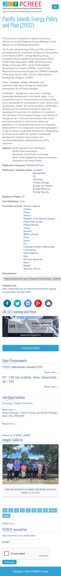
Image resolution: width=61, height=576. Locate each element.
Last (6, 515)
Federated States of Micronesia (39, 246)
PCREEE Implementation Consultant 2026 (22, 367)
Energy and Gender (43, 185)
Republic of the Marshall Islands (39, 218)
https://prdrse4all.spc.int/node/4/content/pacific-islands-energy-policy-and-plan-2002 (29, 290)
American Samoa (32, 268)
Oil (34, 176)
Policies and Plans (35, 165)
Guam (26, 240)
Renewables (39, 173)
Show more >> (9, 523)
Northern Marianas (32, 259)
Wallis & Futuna (31, 234)
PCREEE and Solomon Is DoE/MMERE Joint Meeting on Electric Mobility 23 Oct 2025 (30, 491)
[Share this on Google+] (38, 303)
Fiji (24, 243)
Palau (26, 237)
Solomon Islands (31, 206)
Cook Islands (29, 249)
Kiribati (26, 265)
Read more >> (51, 372)
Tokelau (27, 209)
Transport (38, 169)
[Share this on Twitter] (17, 303)
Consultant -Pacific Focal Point (17, 403)
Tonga (26, 212)
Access (44, 571)
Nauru (26, 262)
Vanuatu (27, 231)
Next (53, 510)
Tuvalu (26, 227)
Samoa (26, 215)
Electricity (38, 179)
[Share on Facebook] (7, 303)
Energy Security (41, 191)
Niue (25, 256)
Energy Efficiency (41, 188)
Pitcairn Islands (30, 224)
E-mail (6, 541)
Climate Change (41, 182)
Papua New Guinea (33, 221)
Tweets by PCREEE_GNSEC (16, 435)
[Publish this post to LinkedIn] (28, 303)
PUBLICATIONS (30, 348)
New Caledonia (30, 252)
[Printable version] (48, 303)
